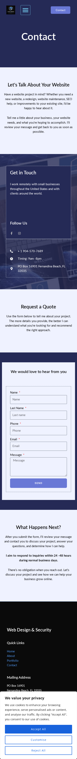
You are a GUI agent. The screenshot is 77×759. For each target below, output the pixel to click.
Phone (14, 423)
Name (14, 392)
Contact (12, 665)
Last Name (17, 408)
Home (11, 651)
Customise (38, 740)
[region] (38, 725)
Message (16, 455)
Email (14, 439)
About (11, 656)
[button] (25, 10)
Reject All (38, 750)
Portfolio (13, 660)
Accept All (38, 729)
